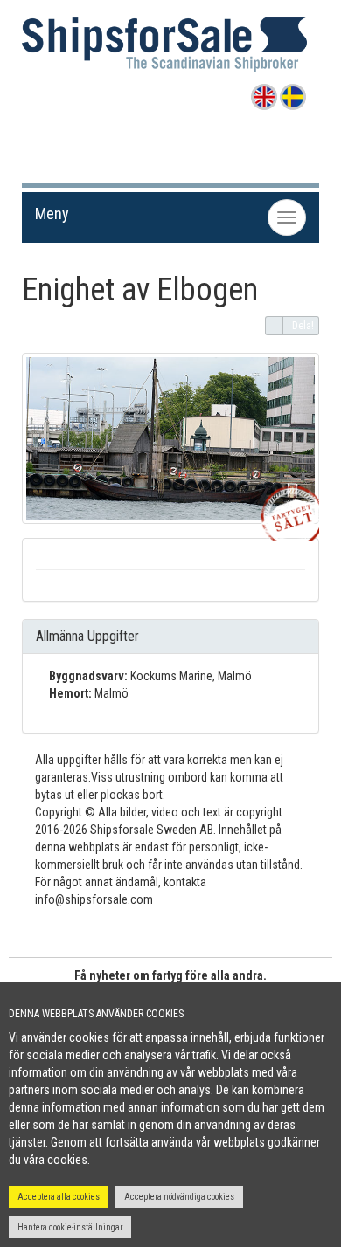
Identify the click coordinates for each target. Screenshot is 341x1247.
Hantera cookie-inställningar (69, 1227)
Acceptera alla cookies (58, 1197)
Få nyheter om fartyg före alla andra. (170, 975)
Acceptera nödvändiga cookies (179, 1197)
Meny (52, 213)
